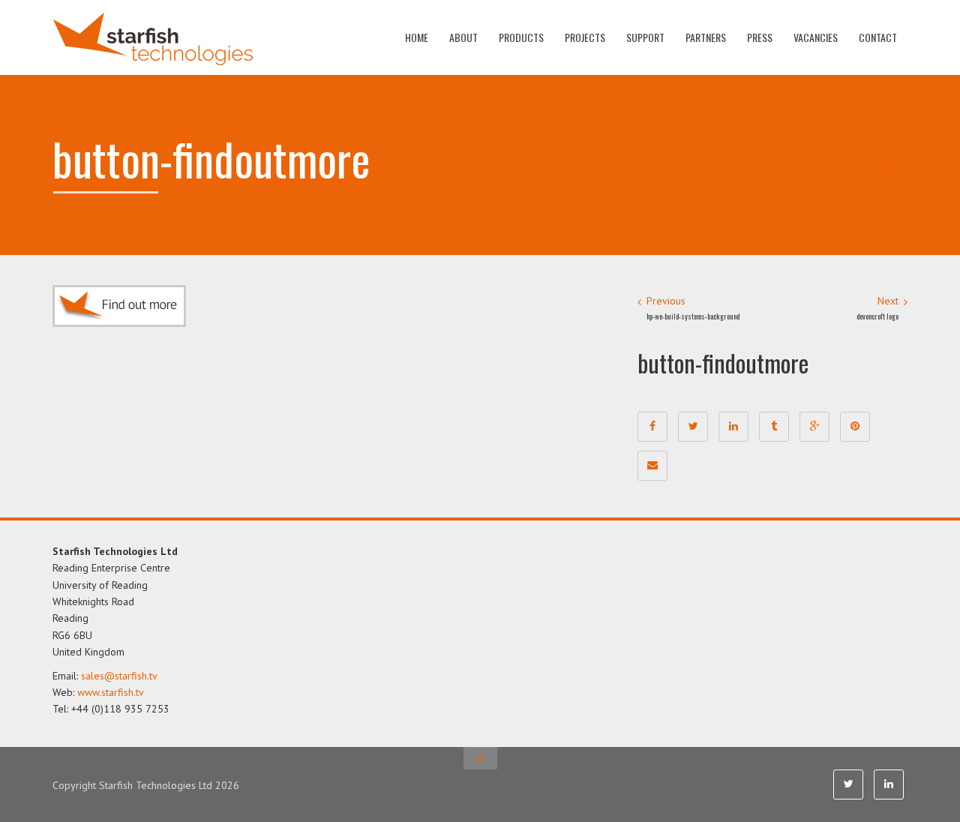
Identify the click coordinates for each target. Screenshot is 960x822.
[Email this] (653, 466)
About (463, 37)
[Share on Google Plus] (815, 427)
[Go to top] (480, 758)
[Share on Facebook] (653, 427)
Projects (585, 37)
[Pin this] (855, 427)
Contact (878, 37)
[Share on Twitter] (693, 427)
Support (645, 37)
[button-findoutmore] (119, 305)
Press (759, 37)
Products (521, 37)
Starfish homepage (870, 159)
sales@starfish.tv (119, 675)
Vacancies (816, 37)
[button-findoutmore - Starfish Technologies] (152, 37)
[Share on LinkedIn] (733, 427)
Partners (706, 37)
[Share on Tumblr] (774, 427)
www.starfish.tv (110, 692)
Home (416, 37)
